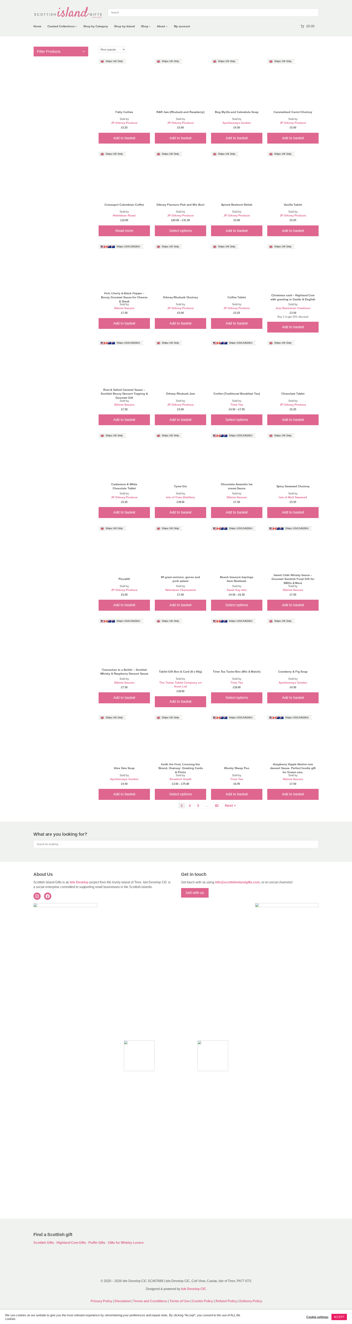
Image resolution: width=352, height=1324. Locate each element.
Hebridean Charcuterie (180, 590)
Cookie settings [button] (317, 1317)
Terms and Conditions (150, 1301)
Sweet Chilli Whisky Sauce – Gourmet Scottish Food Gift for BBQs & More (293, 579)
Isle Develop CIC (193, 1289)
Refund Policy (227, 1301)
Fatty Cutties (124, 112)
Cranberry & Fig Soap (293, 671)
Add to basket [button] (124, 138)
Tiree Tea (236, 404)
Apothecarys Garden (236, 122)
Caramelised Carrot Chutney (293, 112)
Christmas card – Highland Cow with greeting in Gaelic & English (293, 297)
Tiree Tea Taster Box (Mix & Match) (237, 671)
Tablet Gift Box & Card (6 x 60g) (180, 671)
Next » (230, 806)
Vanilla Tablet (293, 204)
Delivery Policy (250, 1301)
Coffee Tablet (237, 297)
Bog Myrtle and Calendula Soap (236, 112)
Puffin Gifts (96, 1242)
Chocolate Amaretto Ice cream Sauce (237, 486)
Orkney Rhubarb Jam (180, 393)
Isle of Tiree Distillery (180, 497)
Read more (124, 231)
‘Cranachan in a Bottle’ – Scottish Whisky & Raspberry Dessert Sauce (124, 671)
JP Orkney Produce (124, 122)
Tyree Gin (180, 486)
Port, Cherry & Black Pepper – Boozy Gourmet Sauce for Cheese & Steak (124, 297)
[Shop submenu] (150, 26)
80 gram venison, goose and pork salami (180, 579)
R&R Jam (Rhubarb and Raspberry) (180, 112)
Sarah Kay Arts (237, 590)
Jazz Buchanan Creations (292, 308)
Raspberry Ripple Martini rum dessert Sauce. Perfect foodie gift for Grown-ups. (293, 768)
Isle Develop (79, 882)
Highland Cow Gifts (71, 1242)
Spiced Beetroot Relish (237, 204)
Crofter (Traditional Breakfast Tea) (236, 393)
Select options (180, 231)
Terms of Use (179, 1301)
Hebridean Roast (124, 215)
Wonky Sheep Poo (236, 768)
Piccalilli (124, 579)
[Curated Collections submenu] (76, 26)
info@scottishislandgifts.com (237, 882)
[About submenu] (167, 26)
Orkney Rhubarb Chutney (180, 297)
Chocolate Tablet (293, 393)
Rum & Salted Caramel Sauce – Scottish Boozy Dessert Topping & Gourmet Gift (124, 393)
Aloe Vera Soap (124, 768)
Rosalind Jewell (180, 779)
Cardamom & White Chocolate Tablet (124, 486)
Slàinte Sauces (124, 308)
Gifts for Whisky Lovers (126, 1242)
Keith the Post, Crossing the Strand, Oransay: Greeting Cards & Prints (180, 768)
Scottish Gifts (43, 1242)
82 (217, 806)
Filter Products (61, 51)
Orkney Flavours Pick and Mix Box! (180, 204)
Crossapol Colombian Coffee (124, 204)
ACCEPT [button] (339, 1317)
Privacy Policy (101, 1301)
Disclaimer (123, 1301)
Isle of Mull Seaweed (293, 497)
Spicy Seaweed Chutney (293, 486)
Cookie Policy (203, 1301)
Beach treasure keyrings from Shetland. (236, 579)
